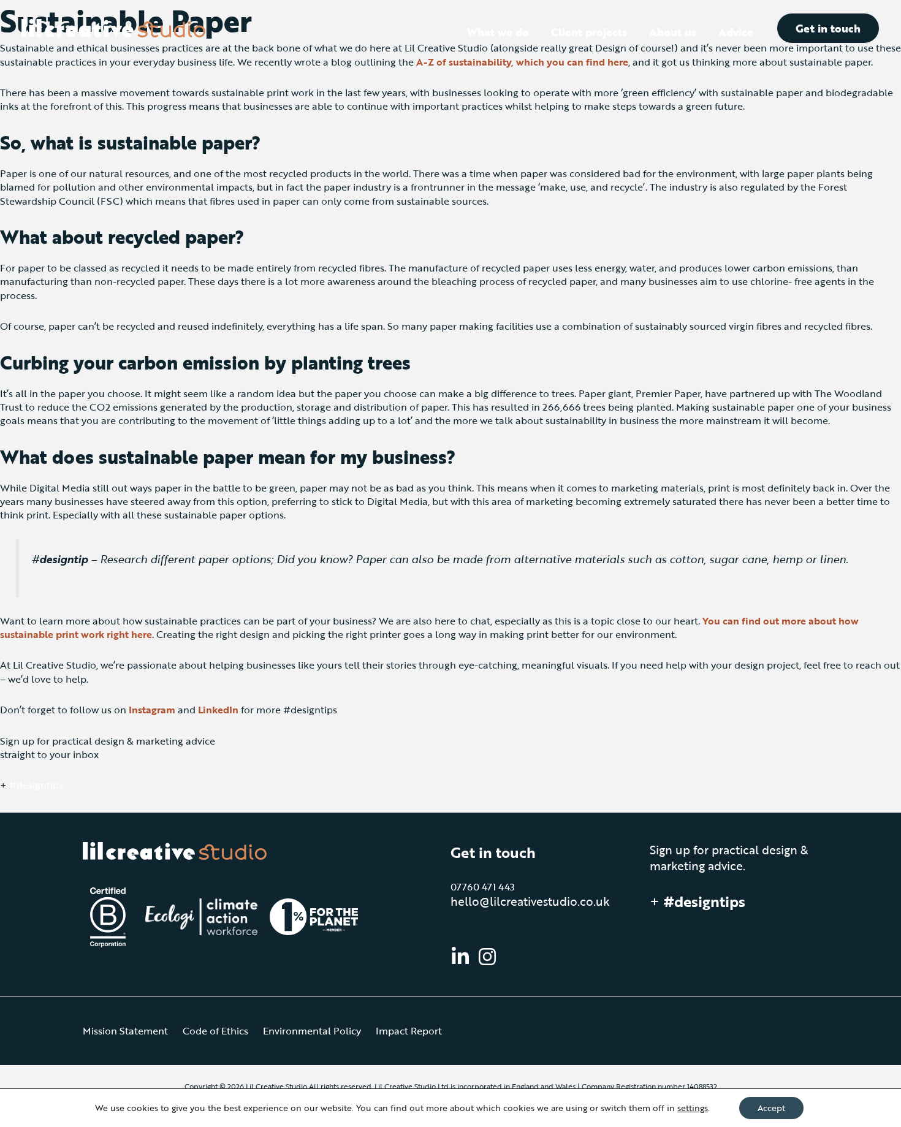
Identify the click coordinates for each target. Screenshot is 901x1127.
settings (692, 1108)
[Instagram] (487, 956)
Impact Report (409, 1030)
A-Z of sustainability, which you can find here (522, 62)
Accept (771, 1107)
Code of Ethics (215, 1030)
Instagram (152, 709)
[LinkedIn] (460, 956)
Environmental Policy (312, 1030)
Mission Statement (125, 1030)
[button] (828, 28)
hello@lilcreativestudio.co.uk (530, 901)
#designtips (36, 785)
